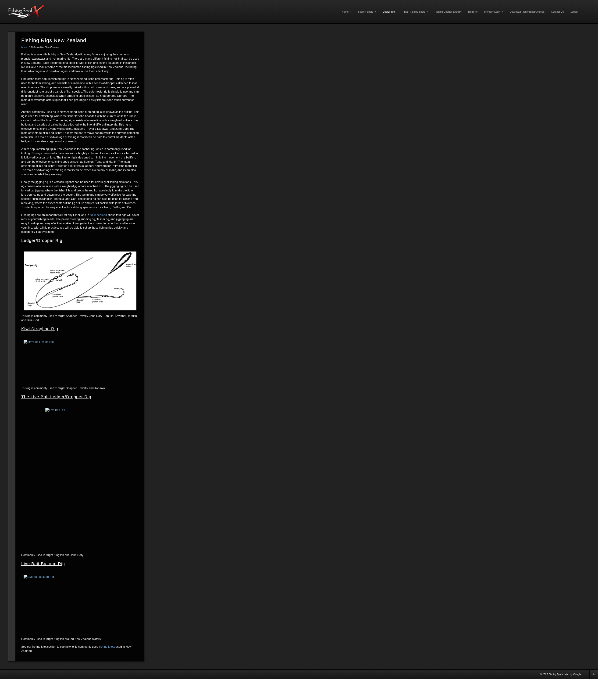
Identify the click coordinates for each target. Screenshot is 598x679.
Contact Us (557, 11)
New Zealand (98, 215)
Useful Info (390, 11)
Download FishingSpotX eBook (527, 11)
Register (473, 11)
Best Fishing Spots (416, 11)
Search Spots (367, 11)
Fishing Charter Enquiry (448, 11)
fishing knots (107, 646)
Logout (574, 11)
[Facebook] (585, 674)
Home (346, 11)
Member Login (493, 11)
